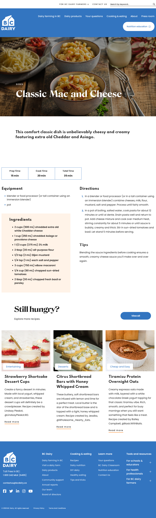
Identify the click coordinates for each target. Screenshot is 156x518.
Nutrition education (137, 26)
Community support (53, 479)
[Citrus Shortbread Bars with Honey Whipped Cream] (77, 370)
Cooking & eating (117, 16)
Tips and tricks (77, 479)
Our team (47, 489)
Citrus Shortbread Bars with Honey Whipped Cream (74, 382)
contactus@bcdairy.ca (15, 482)
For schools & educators (134, 462)
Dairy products (73, 16)
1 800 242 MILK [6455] (15, 475)
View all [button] (135, 315)
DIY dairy (75, 470)
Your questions (94, 16)
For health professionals (134, 471)
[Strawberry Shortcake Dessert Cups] (26, 370)
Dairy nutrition (77, 465)
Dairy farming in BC (49, 16)
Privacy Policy (39, 508)
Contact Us (104, 474)
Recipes (74, 460)
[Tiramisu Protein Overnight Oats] (130, 370)
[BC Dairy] (8, 29)
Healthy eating (78, 474)
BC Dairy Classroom (109, 465)
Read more (12, 421)
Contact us (99, 4)
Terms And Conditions (57, 508)
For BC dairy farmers (73, 4)
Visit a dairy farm (51, 465)
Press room (147, 16)
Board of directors (51, 494)
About (134, 16)
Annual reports (50, 484)
